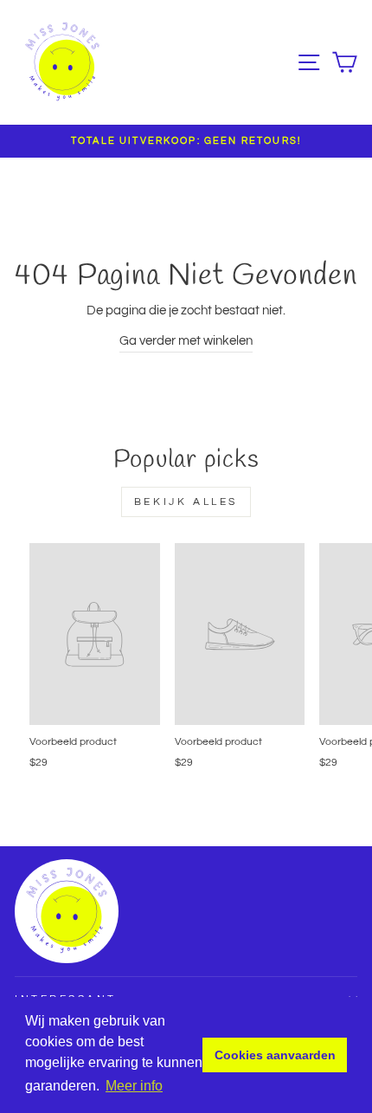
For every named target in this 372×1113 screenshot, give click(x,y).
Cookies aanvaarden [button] (275, 1055)
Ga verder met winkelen (186, 340)
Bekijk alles (186, 502)
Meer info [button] (134, 1085)
